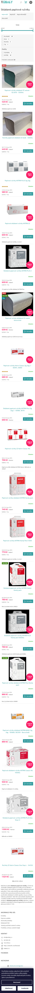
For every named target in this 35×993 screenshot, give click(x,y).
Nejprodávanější (21, 14)
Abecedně (5, 18)
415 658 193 (7, 940)
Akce (6, 39)
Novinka (7, 42)
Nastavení (16, 982)
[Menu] (31, 2)
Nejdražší (12, 14)
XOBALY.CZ (7, 948)
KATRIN (7, 55)
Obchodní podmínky (6, 921)
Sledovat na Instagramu (16, 966)
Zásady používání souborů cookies (10, 925)
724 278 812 (7, 943)
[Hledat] (21, 2)
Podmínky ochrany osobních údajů (10, 928)
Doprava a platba (5, 918)
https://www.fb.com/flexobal (12, 946)
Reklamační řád (5, 923)
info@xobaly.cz (8, 937)
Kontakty (3, 916)
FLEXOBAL (8, 53)
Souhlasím (24, 988)
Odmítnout (9, 988)
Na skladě (8, 36)
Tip (6, 44)
